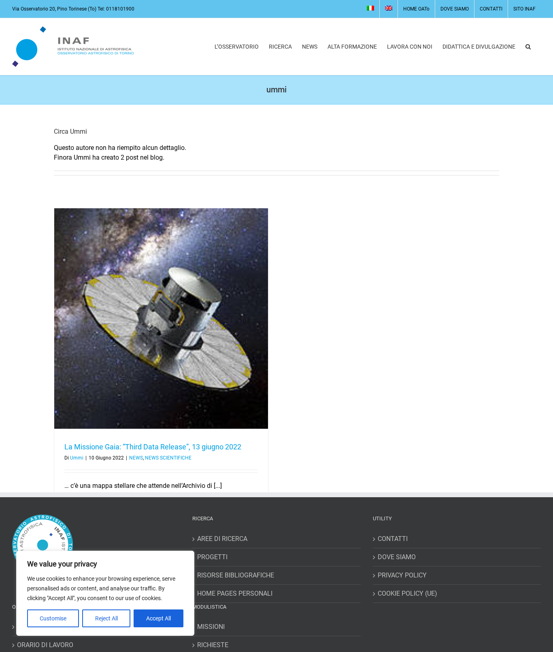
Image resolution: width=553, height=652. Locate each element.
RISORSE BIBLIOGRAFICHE (235, 575)
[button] (528, 46)
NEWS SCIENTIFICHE (168, 458)
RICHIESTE (212, 645)
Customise (53, 618)
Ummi (76, 458)
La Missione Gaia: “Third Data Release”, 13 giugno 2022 (152, 447)
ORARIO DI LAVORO (45, 645)
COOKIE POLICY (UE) (407, 593)
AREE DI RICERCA (222, 539)
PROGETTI (212, 557)
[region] (105, 593)
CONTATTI (393, 539)
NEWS (136, 458)
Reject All (106, 618)
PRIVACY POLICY (402, 575)
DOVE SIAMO (397, 557)
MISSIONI (211, 627)
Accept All (158, 618)
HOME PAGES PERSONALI (234, 593)
